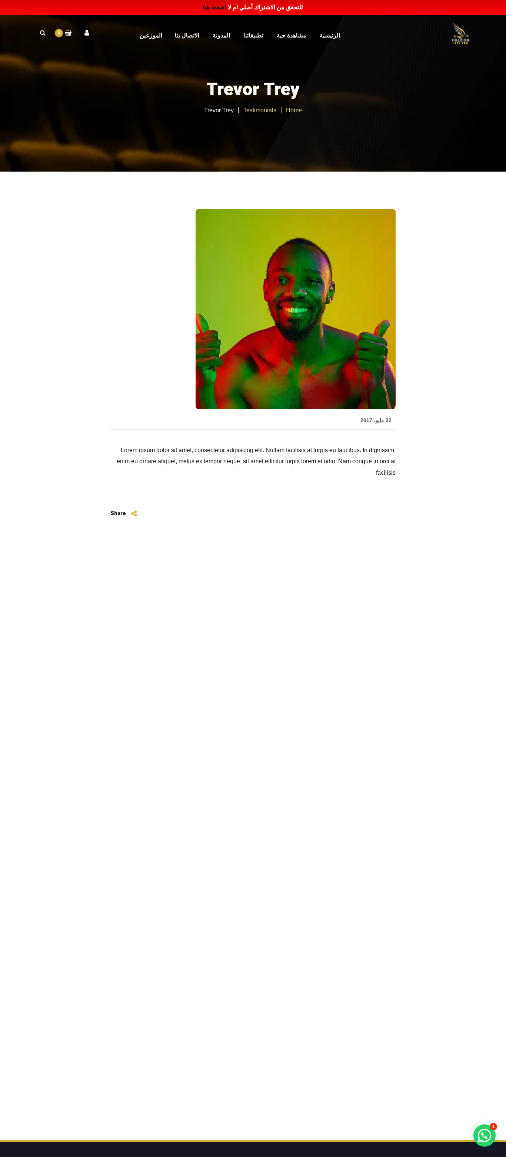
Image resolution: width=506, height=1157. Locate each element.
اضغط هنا (214, 7)
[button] (484, 1135)
